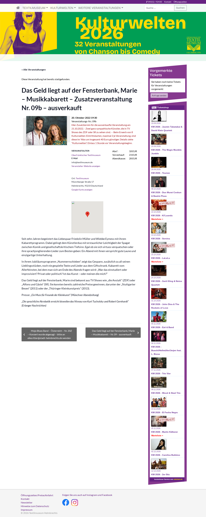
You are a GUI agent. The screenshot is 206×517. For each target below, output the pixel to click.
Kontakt (167, 2)
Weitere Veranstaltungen (99, 8)
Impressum (26, 509)
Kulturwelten (61, 8)
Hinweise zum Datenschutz (35, 506)
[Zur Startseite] (18, 8)
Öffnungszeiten (180, 2)
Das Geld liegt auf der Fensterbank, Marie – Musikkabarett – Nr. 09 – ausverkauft (113, 332)
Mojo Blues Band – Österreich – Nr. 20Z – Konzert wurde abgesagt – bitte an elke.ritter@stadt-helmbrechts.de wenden (50, 334)
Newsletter (26, 502)
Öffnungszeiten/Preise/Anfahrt (37, 495)
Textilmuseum (33, 8)
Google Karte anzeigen (81, 189)
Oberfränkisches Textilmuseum (86, 155)
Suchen (180, 7)
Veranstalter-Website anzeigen (85, 166)
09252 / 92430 (155, 2)
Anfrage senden (159, 95)
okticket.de (178, 479)
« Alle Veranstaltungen (34, 69)
